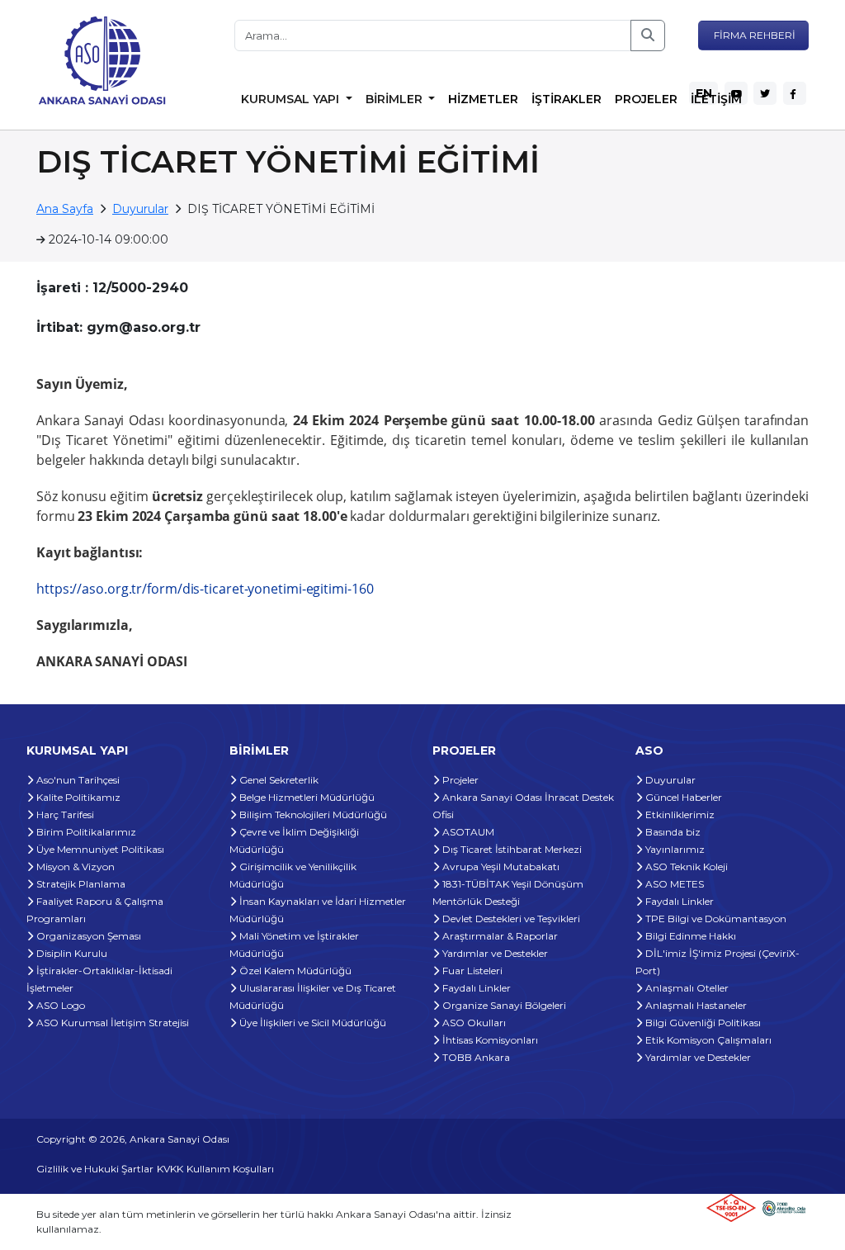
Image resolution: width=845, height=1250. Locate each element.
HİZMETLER (483, 99)
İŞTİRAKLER (566, 99)
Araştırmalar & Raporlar (499, 936)
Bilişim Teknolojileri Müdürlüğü (312, 814)
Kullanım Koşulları (230, 1168)
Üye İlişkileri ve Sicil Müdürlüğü (311, 1022)
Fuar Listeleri (471, 970)
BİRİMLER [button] (396, 99)
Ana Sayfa (64, 208)
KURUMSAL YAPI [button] (291, 99)
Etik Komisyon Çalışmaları (707, 1040)
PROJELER (646, 99)
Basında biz (672, 832)
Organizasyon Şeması (87, 936)
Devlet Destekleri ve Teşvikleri (510, 918)
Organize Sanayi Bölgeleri (503, 1005)
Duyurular (140, 208)
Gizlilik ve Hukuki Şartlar (94, 1168)
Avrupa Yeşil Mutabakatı (499, 866)
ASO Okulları (473, 1022)
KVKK (170, 1168)
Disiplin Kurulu (70, 953)
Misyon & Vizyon (74, 866)
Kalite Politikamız (77, 797)
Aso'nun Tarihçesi (77, 780)
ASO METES (673, 884)
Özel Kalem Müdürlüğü (294, 970)
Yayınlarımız (674, 849)
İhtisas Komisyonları (489, 1040)
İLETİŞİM (716, 99)
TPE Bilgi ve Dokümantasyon (714, 918)
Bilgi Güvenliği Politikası (702, 1022)
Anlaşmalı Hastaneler (695, 1005)
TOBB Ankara (475, 1057)
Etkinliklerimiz (679, 814)
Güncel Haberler (682, 797)
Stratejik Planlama (79, 884)
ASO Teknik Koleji (685, 866)
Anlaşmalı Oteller (686, 988)
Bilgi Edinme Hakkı (689, 936)
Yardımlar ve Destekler (494, 953)
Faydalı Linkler (475, 988)
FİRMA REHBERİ (753, 35)
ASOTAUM (467, 832)
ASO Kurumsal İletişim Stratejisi (111, 1022)
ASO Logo (59, 1005)
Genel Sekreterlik (278, 780)
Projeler (459, 780)
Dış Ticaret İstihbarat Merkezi (511, 849)
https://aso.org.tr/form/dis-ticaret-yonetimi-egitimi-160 (204, 589)
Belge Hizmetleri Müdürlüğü (306, 797)
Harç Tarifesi (64, 814)
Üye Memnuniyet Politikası (99, 849)
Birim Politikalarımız (85, 832)
